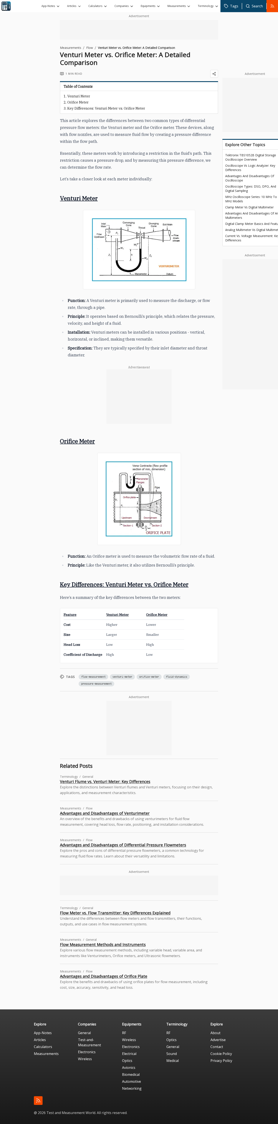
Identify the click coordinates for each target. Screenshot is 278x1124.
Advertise (218, 1039)
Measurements (176, 6)
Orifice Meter (78, 102)
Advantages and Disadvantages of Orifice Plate (103, 976)
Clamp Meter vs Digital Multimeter (249, 207)
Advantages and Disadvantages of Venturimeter (105, 813)
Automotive (131, 1081)
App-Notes (48, 6)
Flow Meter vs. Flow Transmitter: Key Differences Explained (115, 912)
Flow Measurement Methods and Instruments (103, 944)
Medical (172, 1060)
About (215, 1032)
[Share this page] (214, 74)
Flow (89, 48)
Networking (132, 1088)
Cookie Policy (221, 1053)
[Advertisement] (139, 30)
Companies (121, 6)
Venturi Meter (78, 96)
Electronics (87, 1052)
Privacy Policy (221, 1060)
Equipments (148, 6)
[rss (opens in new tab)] (38, 1100)
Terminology (205, 6)
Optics (127, 1060)
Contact (216, 1046)
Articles (71, 6)
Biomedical (131, 1074)
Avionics (128, 1067)
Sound (171, 1053)
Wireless (85, 1058)
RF (124, 1032)
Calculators (95, 6)
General (84, 1032)
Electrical (129, 1053)
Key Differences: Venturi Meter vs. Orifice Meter (106, 108)
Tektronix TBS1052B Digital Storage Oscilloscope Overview (250, 157)
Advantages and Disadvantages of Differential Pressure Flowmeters (123, 844)
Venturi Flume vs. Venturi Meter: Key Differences (105, 781)
